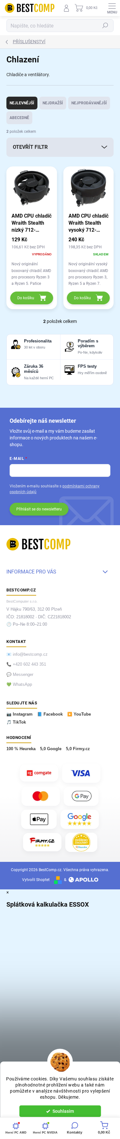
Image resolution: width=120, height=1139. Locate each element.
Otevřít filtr (30, 147)
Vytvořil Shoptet (36, 880)
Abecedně (19, 118)
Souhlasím (63, 1111)
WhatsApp (22, 684)
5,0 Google (50, 749)
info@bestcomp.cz (30, 654)
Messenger (23, 674)
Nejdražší (53, 103)
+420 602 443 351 (29, 664)
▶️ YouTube (79, 714)
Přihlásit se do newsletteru (39, 509)
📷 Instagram (19, 714)
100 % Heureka (21, 749)
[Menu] (112, 8)
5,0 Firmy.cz (78, 749)
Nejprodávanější (89, 103)
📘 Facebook (50, 714)
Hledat (105, 25)
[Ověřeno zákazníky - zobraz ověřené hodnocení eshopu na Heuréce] (81, 842)
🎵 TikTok (16, 722)
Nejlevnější (22, 103)
